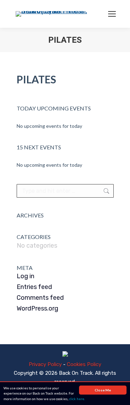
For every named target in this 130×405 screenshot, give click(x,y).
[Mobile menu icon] (112, 14)
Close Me (103, 390)
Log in (25, 276)
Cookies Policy (84, 364)
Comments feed (40, 297)
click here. (77, 399)
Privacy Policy (45, 364)
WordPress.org (37, 308)
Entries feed (34, 287)
